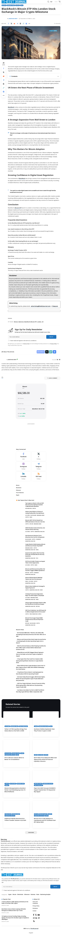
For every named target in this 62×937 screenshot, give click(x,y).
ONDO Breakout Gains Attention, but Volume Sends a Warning (35, 528)
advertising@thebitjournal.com (40, 306)
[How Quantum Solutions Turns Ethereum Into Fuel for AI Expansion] (20, 538)
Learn (36, 726)
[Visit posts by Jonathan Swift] (4, 360)
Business (33, 894)
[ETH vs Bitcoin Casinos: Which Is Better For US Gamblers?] (16, 748)
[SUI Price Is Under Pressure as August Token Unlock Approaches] (20, 564)
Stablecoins (8, 814)
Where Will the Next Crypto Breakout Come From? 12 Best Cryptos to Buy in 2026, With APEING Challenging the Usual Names (30, 667)
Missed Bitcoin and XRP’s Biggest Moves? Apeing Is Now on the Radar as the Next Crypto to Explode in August (29, 654)
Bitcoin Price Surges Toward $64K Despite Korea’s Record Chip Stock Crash (34, 619)
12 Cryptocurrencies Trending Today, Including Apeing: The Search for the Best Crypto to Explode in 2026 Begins (15, 917)
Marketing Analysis (39, 531)
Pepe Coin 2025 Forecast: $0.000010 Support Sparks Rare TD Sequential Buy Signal (44, 789)
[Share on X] (11, 23)
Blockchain (33, 515)
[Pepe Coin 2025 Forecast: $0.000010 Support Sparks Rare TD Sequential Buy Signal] (46, 778)
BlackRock (11, 107)
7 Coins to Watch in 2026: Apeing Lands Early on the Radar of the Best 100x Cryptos (15, 902)
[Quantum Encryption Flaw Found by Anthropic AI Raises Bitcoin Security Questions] (20, 555)
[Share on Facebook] (8, 23)
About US (36, 899)
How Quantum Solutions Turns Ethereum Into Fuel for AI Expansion (34, 536)
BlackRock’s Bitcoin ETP (30, 322)
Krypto (34, 508)
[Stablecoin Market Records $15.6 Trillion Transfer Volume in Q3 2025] (16, 808)
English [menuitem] (31, 933)
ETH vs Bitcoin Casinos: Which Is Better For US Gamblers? (14, 758)
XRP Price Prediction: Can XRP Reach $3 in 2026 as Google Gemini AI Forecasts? (35, 611)
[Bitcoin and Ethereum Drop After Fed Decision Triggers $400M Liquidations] (20, 571)
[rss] (38, 476)
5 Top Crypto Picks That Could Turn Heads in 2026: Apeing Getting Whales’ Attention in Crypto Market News (29, 660)
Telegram (55, 306)
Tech (22, 5)
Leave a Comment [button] (53, 378)
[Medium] (59, 360)
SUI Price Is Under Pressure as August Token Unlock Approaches (35, 562)
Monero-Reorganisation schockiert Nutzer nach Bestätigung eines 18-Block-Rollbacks (15, 789)
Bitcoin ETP (18, 208)
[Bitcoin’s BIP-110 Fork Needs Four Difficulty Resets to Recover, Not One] (20, 522)
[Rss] (34, 921)
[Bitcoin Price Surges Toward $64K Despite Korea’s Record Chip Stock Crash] (20, 620)
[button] (48, 1)
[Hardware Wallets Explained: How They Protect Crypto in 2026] (46, 719)
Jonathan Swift (13, 18)
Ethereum (38, 539)
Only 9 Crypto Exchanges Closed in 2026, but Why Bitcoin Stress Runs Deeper (35, 603)
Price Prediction (34, 614)
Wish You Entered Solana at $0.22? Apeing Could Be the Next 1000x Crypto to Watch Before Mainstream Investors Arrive (31, 647)
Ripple (39, 614)
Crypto (17, 5)
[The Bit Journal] (14, 1)
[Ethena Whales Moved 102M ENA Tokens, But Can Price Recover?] (20, 580)
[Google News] (38, 914)
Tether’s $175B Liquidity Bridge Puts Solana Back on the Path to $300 (16, 730)
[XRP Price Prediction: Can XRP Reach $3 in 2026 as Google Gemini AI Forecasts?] (20, 613)
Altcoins (27, 515)
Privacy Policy (53, 343)
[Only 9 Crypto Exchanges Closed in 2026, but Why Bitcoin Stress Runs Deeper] (20, 605)
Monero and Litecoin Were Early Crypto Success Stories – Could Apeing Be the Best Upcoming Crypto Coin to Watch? (31, 641)
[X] (38, 456)
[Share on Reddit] (14, 23)
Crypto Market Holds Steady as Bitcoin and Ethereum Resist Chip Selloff (35, 545)
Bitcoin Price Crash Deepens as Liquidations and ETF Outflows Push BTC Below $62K (45, 820)
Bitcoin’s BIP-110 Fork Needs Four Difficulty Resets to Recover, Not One (35, 521)
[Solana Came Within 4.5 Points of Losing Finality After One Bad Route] (20, 514)
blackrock (21, 322)
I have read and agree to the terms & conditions (23, 340)
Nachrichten (28, 508)
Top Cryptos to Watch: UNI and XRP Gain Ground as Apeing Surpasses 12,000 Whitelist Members (34, 504)
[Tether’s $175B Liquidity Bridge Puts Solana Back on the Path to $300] (16, 719)
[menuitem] (31, 933)
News (31, 517)
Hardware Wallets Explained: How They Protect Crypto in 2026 (44, 730)
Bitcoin (4, 5)
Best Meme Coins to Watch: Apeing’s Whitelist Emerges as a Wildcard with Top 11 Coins (14, 909)
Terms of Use (26, 343)
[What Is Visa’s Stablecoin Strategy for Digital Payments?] (20, 589)
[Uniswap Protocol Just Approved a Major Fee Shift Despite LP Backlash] (20, 596)
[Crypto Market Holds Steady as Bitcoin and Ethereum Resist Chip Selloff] (20, 547)
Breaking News (10, 5)
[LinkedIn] (57, 360)
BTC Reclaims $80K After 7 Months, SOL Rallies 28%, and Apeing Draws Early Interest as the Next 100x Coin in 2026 (31, 634)
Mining (7, 785)
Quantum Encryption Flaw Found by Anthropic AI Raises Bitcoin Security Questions (34, 554)
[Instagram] (23, 466)
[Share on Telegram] (17, 23)
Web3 (17, 755)
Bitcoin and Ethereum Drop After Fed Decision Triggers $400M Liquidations (35, 569)
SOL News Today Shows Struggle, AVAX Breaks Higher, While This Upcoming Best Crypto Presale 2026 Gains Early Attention (30, 678)
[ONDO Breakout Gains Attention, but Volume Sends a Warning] (20, 530)
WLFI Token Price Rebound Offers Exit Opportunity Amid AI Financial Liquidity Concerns (45, 759)
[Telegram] (38, 466)
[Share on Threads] (20, 23)
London (39, 322)
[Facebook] (23, 456)
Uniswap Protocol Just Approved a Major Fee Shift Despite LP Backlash (34, 594)
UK (42, 322)
